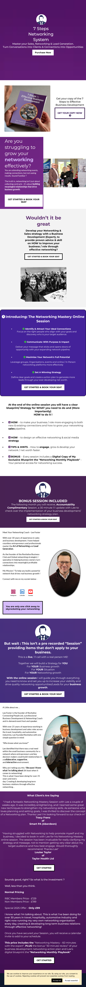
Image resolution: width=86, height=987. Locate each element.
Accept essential (71, 980)
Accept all (57, 980)
